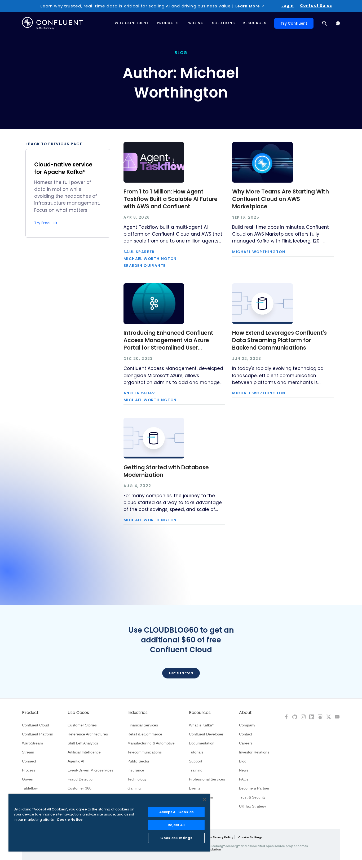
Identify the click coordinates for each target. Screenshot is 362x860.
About (245, 713)
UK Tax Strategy (252, 806)
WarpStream (32, 743)
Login (287, 5)
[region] (109, 823)
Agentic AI (76, 761)
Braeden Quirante (144, 266)
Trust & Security (252, 797)
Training (195, 770)
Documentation (201, 743)
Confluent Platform (37, 734)
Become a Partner (254, 788)
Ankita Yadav (139, 393)
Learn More (247, 6)
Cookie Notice (69, 819)
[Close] (204, 799)
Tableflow (30, 788)
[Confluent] (52, 23)
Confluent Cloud (35, 725)
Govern (28, 779)
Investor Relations (254, 752)
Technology (137, 779)
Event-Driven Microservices (90, 770)
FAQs (243, 779)
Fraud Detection (81, 779)
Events (194, 788)
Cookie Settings (250, 837)
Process (29, 770)
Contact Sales (316, 5)
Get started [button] (181, 673)
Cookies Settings (176, 837)
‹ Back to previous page (53, 144)
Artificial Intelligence (84, 752)
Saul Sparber (139, 252)
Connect (29, 761)
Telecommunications (144, 752)
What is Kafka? (201, 725)
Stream (28, 752)
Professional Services (207, 779)
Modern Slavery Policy (216, 837)
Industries (137, 713)
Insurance (135, 770)
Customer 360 (79, 788)
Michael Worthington (150, 259)
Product (30, 713)
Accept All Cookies (176, 811)
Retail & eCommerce (144, 734)
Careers (246, 743)
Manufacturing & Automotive (151, 743)
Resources (200, 713)
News (243, 770)
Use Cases (78, 713)
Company (247, 725)
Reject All (176, 824)
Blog (242, 761)
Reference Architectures (88, 734)
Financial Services (142, 725)
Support (195, 761)
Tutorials (196, 752)
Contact (245, 734)
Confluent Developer (206, 734)
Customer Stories (82, 725)
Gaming (134, 788)
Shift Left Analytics (83, 743)
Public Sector (138, 761)
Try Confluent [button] (294, 23)
